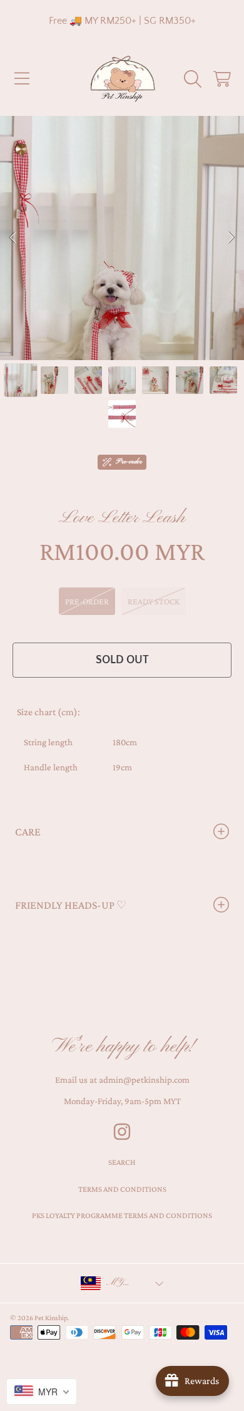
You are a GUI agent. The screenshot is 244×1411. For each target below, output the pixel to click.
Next (231, 238)
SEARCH (122, 1162)
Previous (13, 238)
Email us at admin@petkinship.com (122, 1080)
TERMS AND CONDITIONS (122, 1189)
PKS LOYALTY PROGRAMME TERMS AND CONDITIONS (122, 1215)
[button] (22, 79)
